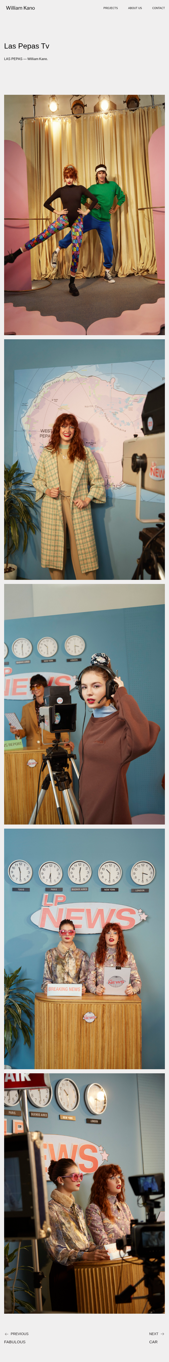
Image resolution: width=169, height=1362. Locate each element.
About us (135, 8)
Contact (158, 8)
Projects (110, 8)
